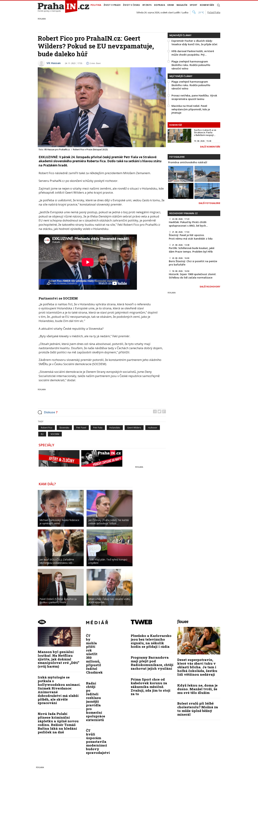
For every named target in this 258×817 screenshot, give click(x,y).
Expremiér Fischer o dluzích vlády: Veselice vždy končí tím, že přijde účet (194, 42)
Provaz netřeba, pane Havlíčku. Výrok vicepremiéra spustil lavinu (194, 97)
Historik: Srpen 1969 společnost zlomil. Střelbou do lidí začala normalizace (192, 276)
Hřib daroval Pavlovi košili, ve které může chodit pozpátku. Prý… (192, 52)
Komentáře (207, 5)
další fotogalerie (209, 203)
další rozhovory (210, 286)
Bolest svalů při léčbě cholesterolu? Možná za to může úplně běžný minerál (197, 709)
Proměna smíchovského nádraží (187, 162)
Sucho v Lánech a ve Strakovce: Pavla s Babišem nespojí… (205, 132)
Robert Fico (46, 427)
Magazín (182, 5)
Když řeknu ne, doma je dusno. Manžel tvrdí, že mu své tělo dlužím (197, 689)
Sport (193, 5)
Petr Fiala (97, 427)
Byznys (147, 5)
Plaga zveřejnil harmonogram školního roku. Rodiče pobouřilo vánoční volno (190, 65)
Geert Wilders (134, 427)
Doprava (159, 5)
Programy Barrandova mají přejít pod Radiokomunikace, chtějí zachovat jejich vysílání (152, 663)
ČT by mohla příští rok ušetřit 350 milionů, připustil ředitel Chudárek (94, 653)
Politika (96, 5)
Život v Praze (112, 5)
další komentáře (210, 146)
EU (42, 434)
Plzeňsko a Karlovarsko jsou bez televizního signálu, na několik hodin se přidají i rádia (151, 641)
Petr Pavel (81, 427)
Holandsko (114, 427)
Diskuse (51, 412)
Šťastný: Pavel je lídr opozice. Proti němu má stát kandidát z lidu (191, 236)
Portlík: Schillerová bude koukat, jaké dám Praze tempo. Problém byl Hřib (191, 249)
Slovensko (64, 427)
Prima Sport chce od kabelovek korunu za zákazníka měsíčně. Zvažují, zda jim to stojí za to (150, 686)
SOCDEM (55, 434)
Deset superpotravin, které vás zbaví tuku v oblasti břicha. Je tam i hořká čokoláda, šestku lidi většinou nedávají (197, 667)
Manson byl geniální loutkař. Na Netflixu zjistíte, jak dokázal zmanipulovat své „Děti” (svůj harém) (58, 659)
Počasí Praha (213, 12)
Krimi (170, 5)
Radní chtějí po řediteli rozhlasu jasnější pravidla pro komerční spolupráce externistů (95, 701)
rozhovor (152, 427)
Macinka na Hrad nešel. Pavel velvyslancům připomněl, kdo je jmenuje (190, 109)
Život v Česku (131, 5)
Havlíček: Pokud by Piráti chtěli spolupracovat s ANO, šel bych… (188, 223)
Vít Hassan (54, 63)
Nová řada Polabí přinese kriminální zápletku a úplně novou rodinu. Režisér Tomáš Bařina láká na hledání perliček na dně (58, 722)
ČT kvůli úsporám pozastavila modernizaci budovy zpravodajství (98, 741)
